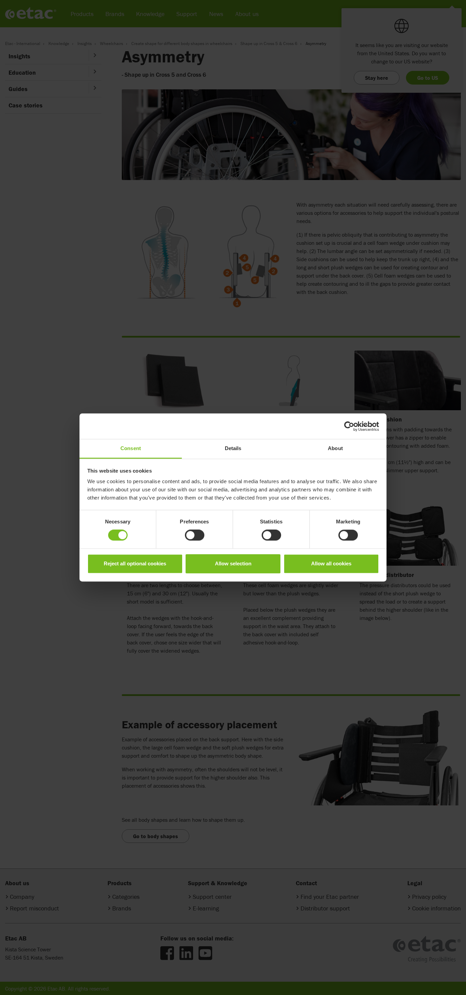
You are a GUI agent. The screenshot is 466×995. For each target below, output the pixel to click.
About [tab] (335, 448)
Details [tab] (233, 448)
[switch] (194, 535)
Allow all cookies (331, 563)
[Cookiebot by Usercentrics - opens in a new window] (349, 426)
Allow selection (233, 563)
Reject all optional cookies (135, 563)
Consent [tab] (130, 448)
